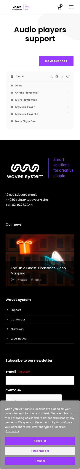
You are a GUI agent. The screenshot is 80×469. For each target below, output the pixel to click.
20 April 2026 (21, 280)
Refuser (40, 461)
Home (20, 76)
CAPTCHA (13, 390)
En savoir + (12, 431)
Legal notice (19, 338)
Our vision (17, 329)
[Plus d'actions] (68, 85)
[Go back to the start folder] (12, 76)
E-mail (18, 371)
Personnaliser (40, 451)
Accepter (40, 441)
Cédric (38, 280)
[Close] (77, 402)
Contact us (18, 319)
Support (16, 310)
